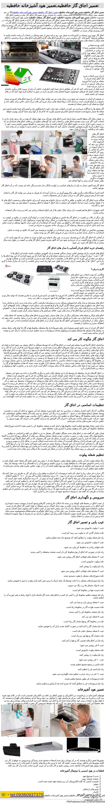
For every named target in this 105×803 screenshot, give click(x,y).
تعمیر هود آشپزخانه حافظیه (24, 12)
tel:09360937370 (26, 794)
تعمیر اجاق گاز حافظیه (47, 12)
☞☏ (22, 794)
